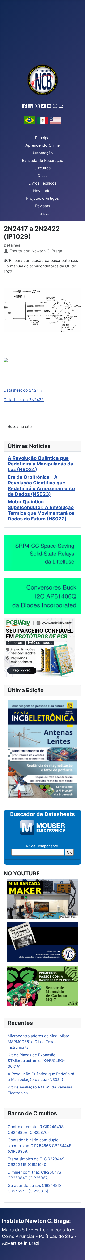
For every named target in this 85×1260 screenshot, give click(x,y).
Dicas (42, 175)
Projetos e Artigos (42, 198)
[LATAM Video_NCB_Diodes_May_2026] (42, 596)
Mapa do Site (16, 1230)
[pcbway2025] (39, 647)
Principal (42, 137)
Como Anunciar (18, 1236)
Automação (42, 152)
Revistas (42, 205)
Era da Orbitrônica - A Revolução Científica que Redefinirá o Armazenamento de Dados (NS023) (41, 485)
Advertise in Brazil (21, 1243)
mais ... (42, 213)
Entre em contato (53, 1230)
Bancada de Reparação (42, 160)
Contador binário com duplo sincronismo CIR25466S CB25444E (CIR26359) (39, 1146)
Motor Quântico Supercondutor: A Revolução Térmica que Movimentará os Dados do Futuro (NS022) (41, 510)
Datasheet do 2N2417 (23, 390)
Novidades (42, 190)
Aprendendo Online (43, 145)
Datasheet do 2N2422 (24, 399)
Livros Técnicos (42, 183)
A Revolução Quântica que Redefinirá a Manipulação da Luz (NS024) (40, 463)
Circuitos (42, 168)
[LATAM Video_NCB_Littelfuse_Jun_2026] (42, 552)
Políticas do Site (56, 1236)
